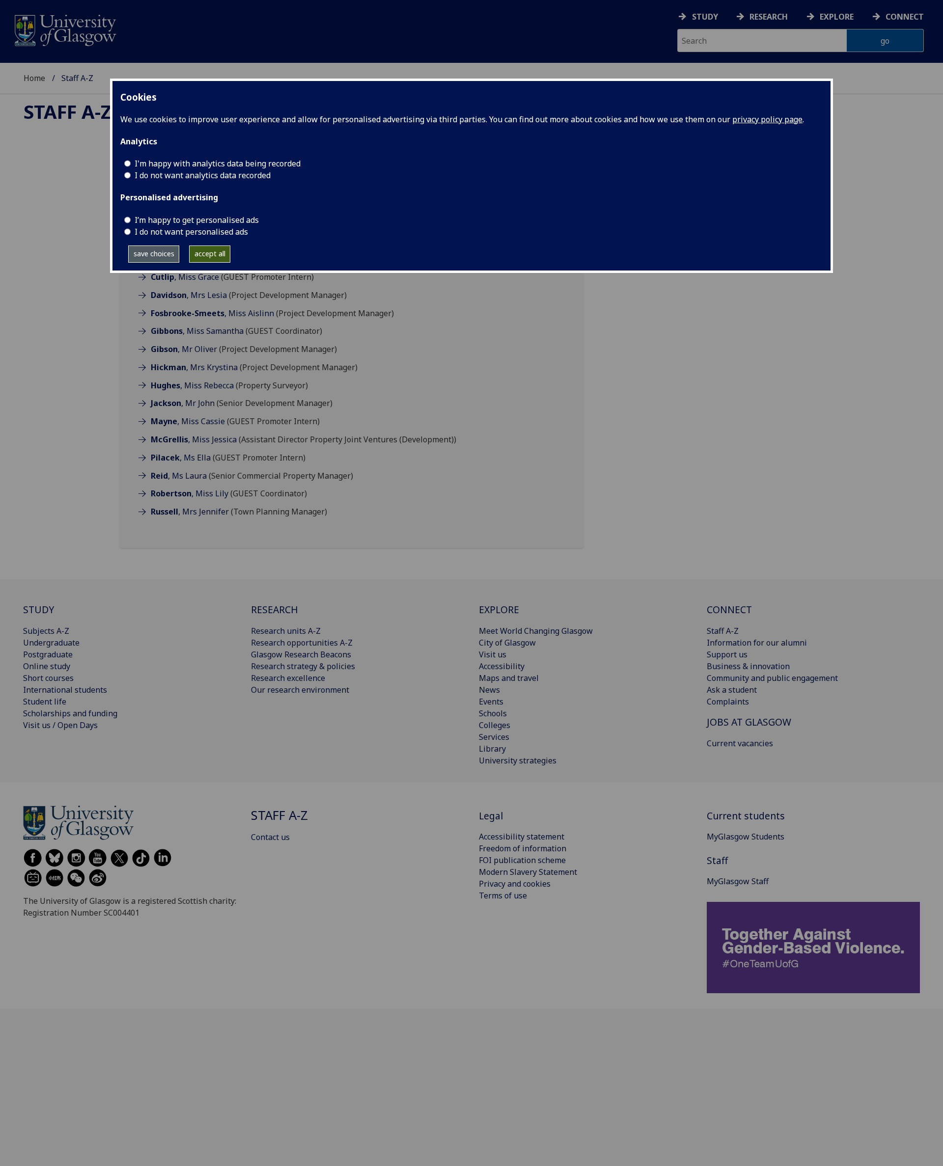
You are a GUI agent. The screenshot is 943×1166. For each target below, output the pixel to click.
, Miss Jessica (194, 439)
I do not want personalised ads (191, 231)
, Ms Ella (181, 457)
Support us (727, 654)
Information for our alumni (757, 642)
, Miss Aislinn (212, 313)
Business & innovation (748, 666)
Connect (905, 16)
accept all (209, 253)
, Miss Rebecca (192, 385)
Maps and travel (509, 678)
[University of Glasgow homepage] (64, 29)
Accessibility (502, 666)
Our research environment (300, 689)
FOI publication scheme (522, 860)
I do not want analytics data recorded (203, 175)
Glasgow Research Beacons (301, 654)
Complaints (728, 701)
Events (491, 701)
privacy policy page (767, 119)
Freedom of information (522, 848)
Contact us (270, 837)
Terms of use (503, 895)
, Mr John (183, 403)
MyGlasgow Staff (738, 881)
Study (705, 16)
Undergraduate (51, 642)
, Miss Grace (185, 276)
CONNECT (729, 609)
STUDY (38, 609)
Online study (46, 666)
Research (768, 16)
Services (494, 737)
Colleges (494, 725)
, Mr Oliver (184, 349)
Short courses (48, 678)
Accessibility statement (521, 836)
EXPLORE (499, 609)
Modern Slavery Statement (528, 872)
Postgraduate (48, 654)
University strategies (517, 760)
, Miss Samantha (197, 330)
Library (492, 748)
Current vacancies (740, 743)
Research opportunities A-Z (302, 642)
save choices (154, 253)
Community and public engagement (772, 678)
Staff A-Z (67, 111)
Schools (493, 713)
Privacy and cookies (515, 883)
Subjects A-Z (46, 630)
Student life (44, 701)
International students (65, 689)
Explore (837, 16)
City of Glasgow (507, 642)
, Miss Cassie (188, 421)
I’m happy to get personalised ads (197, 220)
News (489, 689)
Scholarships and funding (70, 713)
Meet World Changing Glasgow (536, 630)
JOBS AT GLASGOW (749, 722)
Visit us (492, 654)
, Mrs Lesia (189, 295)
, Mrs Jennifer (190, 511)
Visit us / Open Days (60, 725)
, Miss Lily (189, 493)
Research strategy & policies (303, 666)
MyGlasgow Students (745, 836)
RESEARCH (274, 609)
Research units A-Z (286, 630)
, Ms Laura (179, 475)
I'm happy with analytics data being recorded (218, 163)
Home (34, 78)
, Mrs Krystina (194, 367)
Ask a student (732, 689)
